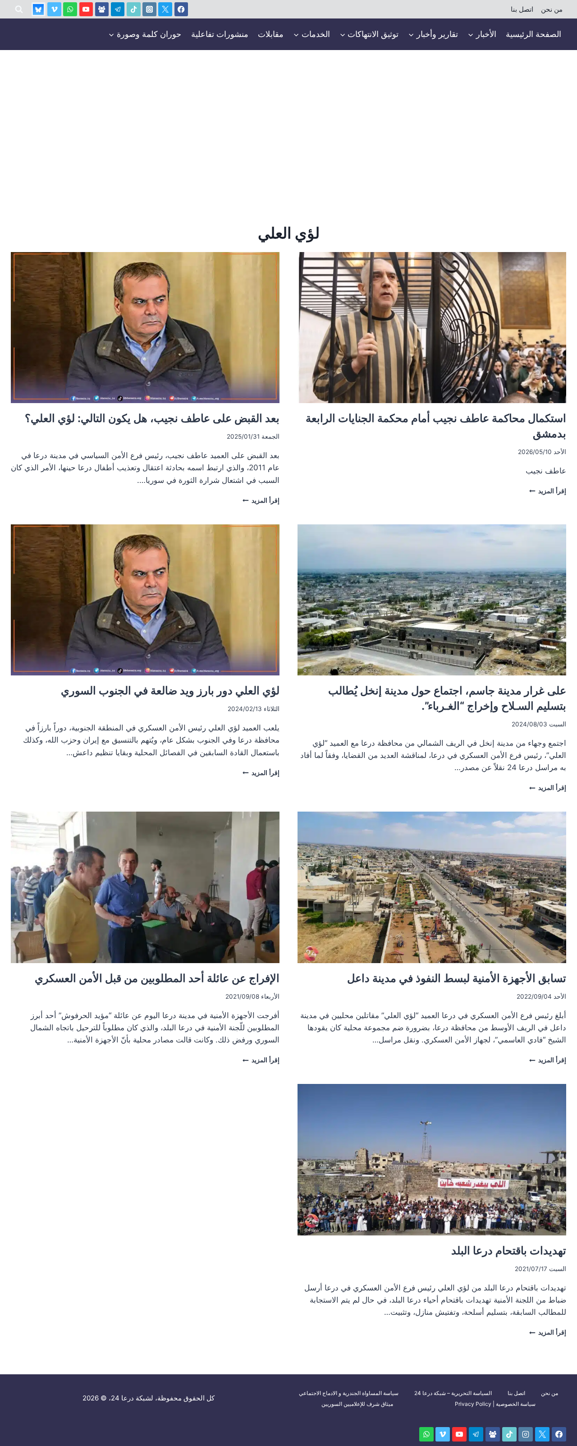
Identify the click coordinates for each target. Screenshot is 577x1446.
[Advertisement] (288, 118)
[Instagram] (149, 9)
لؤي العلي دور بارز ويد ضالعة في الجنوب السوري (168, 690)
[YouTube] (86, 9)
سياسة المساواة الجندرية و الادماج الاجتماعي (348, 1393)
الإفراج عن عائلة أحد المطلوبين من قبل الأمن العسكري (157, 978)
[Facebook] (181, 9)
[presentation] (432, 327)
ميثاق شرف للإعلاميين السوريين (357, 1403)
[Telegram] (118, 9)
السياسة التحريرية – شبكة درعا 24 (453, 1393)
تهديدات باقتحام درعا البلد (508, 1250)
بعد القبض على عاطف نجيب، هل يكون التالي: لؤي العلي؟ (152, 418)
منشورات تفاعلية (219, 34)
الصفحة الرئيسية (533, 34)
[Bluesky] (39, 9)
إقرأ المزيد (547, 491)
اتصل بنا (522, 9)
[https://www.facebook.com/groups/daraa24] (102, 9)
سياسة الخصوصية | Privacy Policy (495, 1403)
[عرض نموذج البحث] (19, 9)
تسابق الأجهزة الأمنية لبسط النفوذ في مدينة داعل (455, 978)
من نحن (552, 9)
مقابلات (271, 34)
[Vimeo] (54, 9)
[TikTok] (134, 9)
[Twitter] (165, 9)
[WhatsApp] (70, 9)
